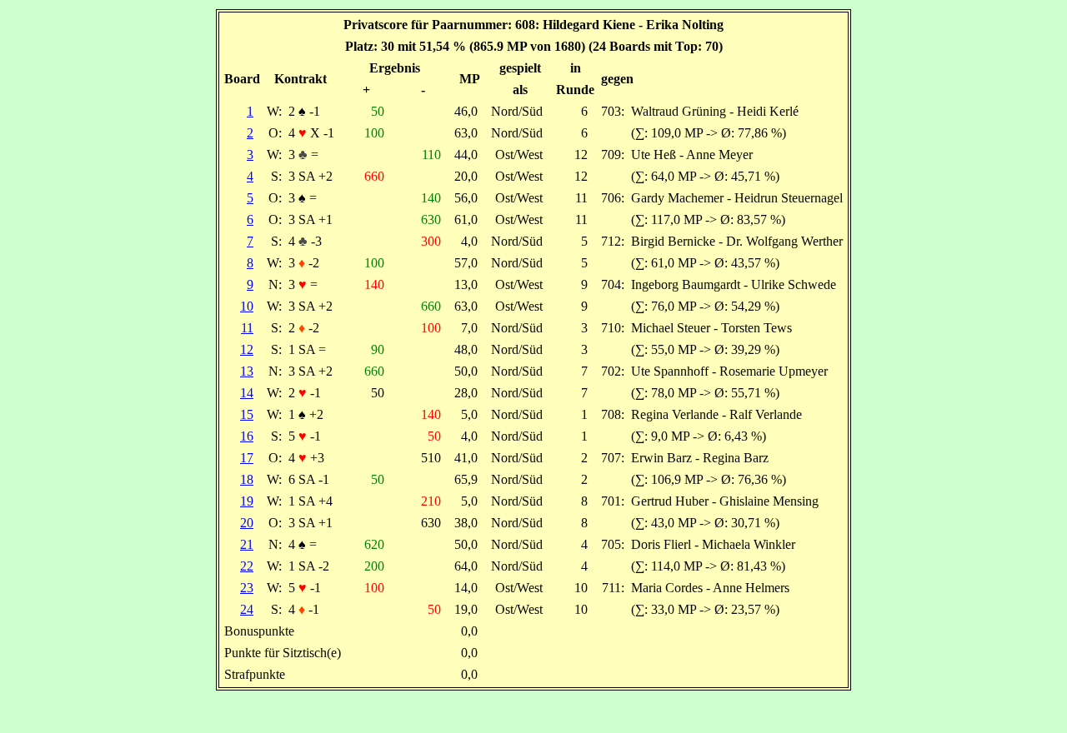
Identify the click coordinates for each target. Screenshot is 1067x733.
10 (246, 306)
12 (246, 349)
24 (246, 609)
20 (246, 523)
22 (246, 566)
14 (246, 393)
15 (246, 414)
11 (247, 328)
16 (246, 436)
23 (246, 588)
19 (246, 501)
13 (246, 371)
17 (246, 458)
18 (246, 479)
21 (246, 544)
